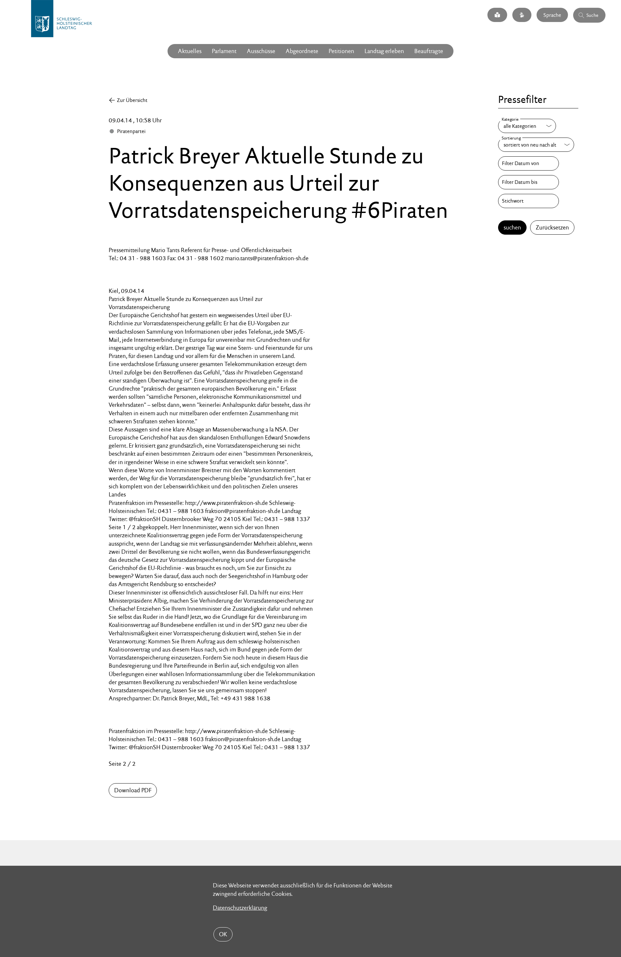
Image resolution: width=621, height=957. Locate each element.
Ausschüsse (261, 51)
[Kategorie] (527, 126)
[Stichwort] (528, 201)
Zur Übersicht (132, 100)
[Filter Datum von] (528, 163)
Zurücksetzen (552, 227)
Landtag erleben (384, 51)
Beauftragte (428, 51)
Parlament (224, 51)
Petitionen (341, 51)
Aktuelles (190, 51)
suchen (512, 227)
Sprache (552, 15)
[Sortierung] (536, 145)
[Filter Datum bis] (528, 182)
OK (223, 934)
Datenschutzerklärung (240, 907)
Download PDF (132, 790)
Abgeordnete (302, 51)
